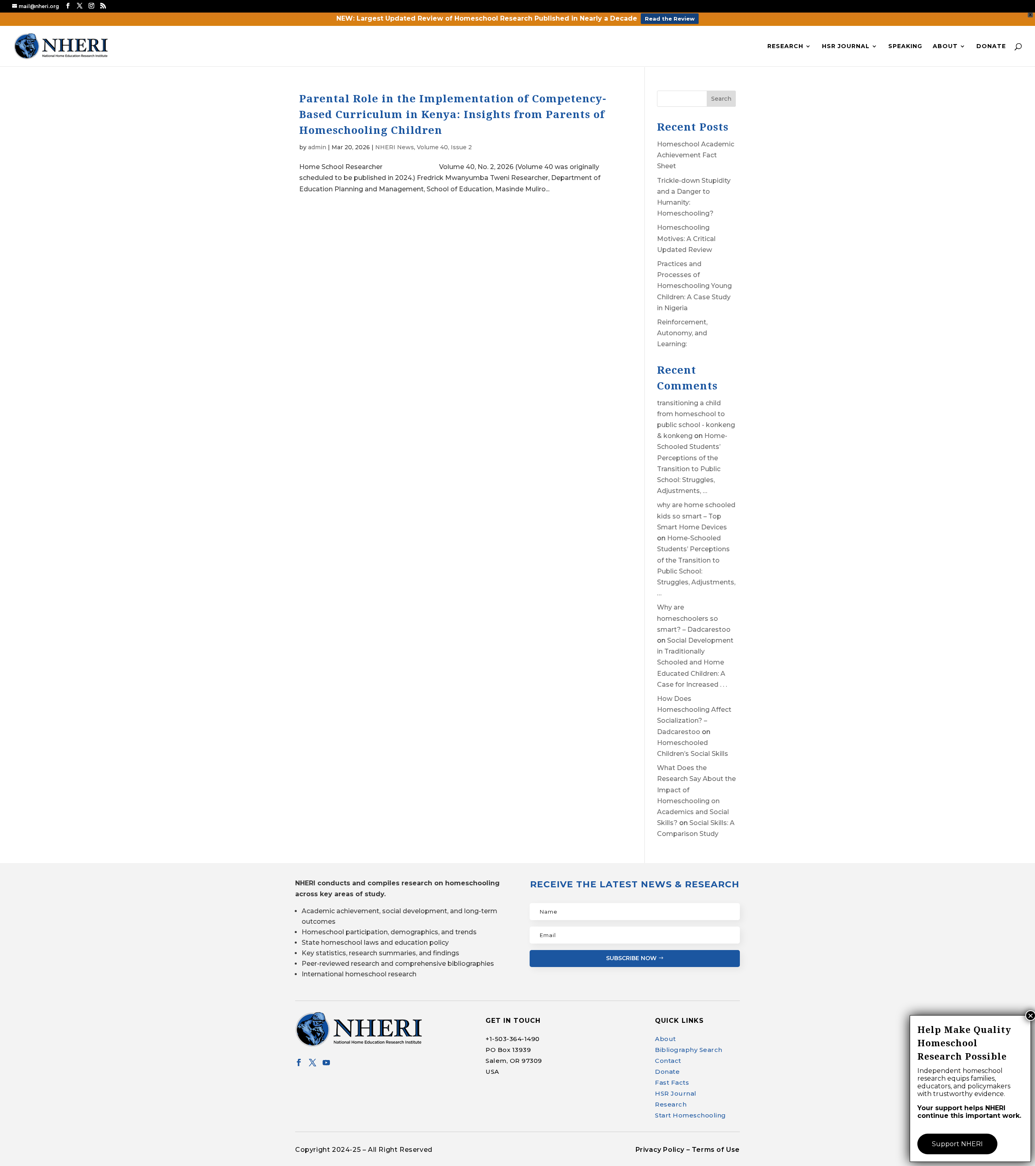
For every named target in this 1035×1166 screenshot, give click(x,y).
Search (721, 98)
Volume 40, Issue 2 (444, 147)
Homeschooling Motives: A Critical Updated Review (686, 238)
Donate (991, 46)
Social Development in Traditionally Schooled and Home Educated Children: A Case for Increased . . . (695, 662)
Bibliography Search (688, 1050)
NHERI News (394, 147)
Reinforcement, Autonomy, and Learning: (682, 333)
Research (785, 46)
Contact (668, 1060)
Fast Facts (672, 1082)
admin (317, 147)
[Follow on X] (312, 1062)
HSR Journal (846, 46)
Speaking (905, 46)
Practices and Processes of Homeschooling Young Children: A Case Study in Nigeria (694, 286)
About (945, 46)
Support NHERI (957, 1144)
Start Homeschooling (690, 1115)
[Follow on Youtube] (326, 1062)
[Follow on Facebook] (298, 1062)
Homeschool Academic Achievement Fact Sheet (695, 155)
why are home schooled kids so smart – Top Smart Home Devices (696, 516)
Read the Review (670, 18)
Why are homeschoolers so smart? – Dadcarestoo (694, 618)
